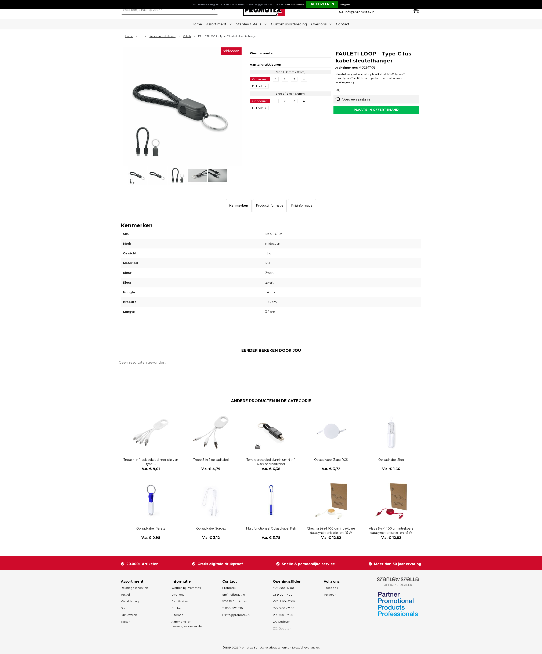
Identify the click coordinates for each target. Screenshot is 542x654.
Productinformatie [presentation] (269, 205)
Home (197, 24)
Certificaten (179, 601)
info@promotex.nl (360, 12)
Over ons (177, 594)
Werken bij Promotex (186, 587)
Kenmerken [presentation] (238, 205)
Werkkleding (130, 601)
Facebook (331, 587)
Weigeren (345, 4)
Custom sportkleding (289, 24)
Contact (343, 24)
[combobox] (165, 9)
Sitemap (177, 615)
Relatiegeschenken (134, 587)
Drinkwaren (129, 615)
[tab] (239, 205)
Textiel (125, 594)
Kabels (187, 36)
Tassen (125, 621)
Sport (125, 608)
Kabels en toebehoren (162, 36)
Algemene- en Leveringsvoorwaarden (187, 624)
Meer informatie (294, 4)
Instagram (330, 594)
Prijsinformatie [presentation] (301, 205)
